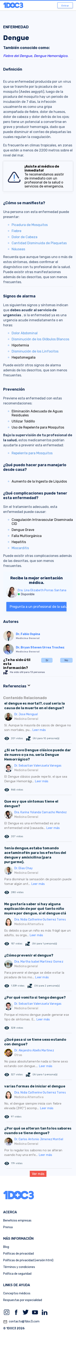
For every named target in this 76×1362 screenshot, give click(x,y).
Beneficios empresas (17, 1220)
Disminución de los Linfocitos (35, 351)
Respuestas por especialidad (22, 1300)
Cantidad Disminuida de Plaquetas (39, 243)
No (66, 660)
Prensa (8, 1227)
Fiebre (16, 231)
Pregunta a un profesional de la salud (38, 607)
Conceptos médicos (16, 1293)
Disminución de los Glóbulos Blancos (40, 339)
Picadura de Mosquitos (30, 225)
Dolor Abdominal (25, 333)
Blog (6, 1247)
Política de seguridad (17, 1274)
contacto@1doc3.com (21, 1322)
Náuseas (18, 249)
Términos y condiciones (19, 1267)
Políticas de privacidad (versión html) (28, 1260)
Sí (47, 660)
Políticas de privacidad (18, 1253)
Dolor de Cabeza (24, 237)
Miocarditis (20, 548)
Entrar (65, 5)
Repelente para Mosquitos (32, 453)
